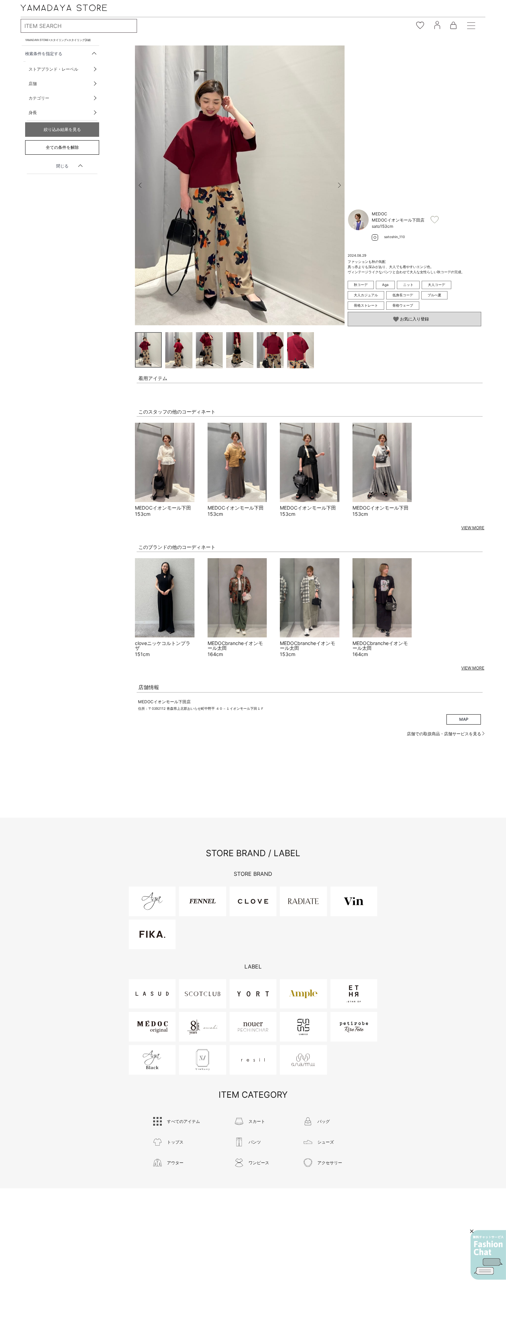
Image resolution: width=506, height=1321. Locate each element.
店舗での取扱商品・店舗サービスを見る (444, 733)
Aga (385, 285)
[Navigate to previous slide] (140, 185)
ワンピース (259, 1162)
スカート (257, 1121)
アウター (175, 1162)
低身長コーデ (402, 295)
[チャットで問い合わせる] (488, 1255)
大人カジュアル (366, 295)
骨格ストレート (366, 305)
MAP (463, 719)
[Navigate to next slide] (339, 185)
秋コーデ (361, 285)
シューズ (325, 1142)
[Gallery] (240, 185)
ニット (408, 285)
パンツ (255, 1142)
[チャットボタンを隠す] (472, 1231)
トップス (175, 1142)
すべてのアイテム (183, 1121)
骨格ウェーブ (402, 305)
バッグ (323, 1121)
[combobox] (79, 26)
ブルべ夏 (434, 295)
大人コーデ (436, 285)
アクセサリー (329, 1162)
